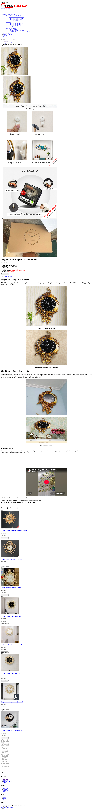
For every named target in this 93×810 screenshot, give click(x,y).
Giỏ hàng (5, 799)
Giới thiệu (5, 780)
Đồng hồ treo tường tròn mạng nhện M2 (12, 644)
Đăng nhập (5, 797)
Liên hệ (5, 791)
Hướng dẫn (5, 790)
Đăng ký (5, 798)
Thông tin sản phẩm (7, 276)
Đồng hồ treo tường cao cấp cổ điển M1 (12, 730)
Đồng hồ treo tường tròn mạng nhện (11, 616)
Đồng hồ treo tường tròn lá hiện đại (10, 673)
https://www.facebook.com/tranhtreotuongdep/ (33, 500)
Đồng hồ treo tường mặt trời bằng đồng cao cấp (14, 530)
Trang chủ (5, 41)
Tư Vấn (5, 782)
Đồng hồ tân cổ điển (7, 43)
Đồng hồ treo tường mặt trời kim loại (11, 587)
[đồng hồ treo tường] (14, 7)
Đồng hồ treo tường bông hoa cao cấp (11, 559)
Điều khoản (5, 788)
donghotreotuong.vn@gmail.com (8, 807)
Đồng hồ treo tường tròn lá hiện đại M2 (12, 702)
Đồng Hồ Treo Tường (8, 781)
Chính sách (5, 789)
